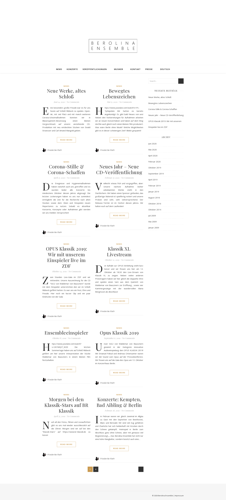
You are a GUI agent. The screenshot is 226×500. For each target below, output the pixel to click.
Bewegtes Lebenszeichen (119, 94)
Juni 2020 (152, 143)
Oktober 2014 (154, 209)
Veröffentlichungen (95, 69)
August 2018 (154, 197)
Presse (149, 69)
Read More (66, 140)
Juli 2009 (152, 215)
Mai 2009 (152, 221)
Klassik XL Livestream (119, 251)
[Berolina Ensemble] (113, 46)
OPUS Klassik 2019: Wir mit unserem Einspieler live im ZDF (66, 257)
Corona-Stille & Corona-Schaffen (66, 169)
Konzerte (72, 69)
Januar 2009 (153, 227)
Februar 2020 (154, 161)
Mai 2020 (152, 149)
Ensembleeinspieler (66, 332)
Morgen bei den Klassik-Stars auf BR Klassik (66, 405)
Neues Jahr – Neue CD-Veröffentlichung (119, 169)
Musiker (118, 69)
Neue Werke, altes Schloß (66, 94)
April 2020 (152, 155)
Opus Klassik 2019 (119, 332)
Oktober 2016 (154, 203)
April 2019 (152, 179)
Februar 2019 (154, 185)
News (59, 69)
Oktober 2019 (154, 167)
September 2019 (156, 173)
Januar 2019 (153, 191)
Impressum (179, 495)
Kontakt (135, 69)
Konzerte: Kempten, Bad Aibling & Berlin (119, 402)
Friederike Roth (54, 150)
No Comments (73, 102)
